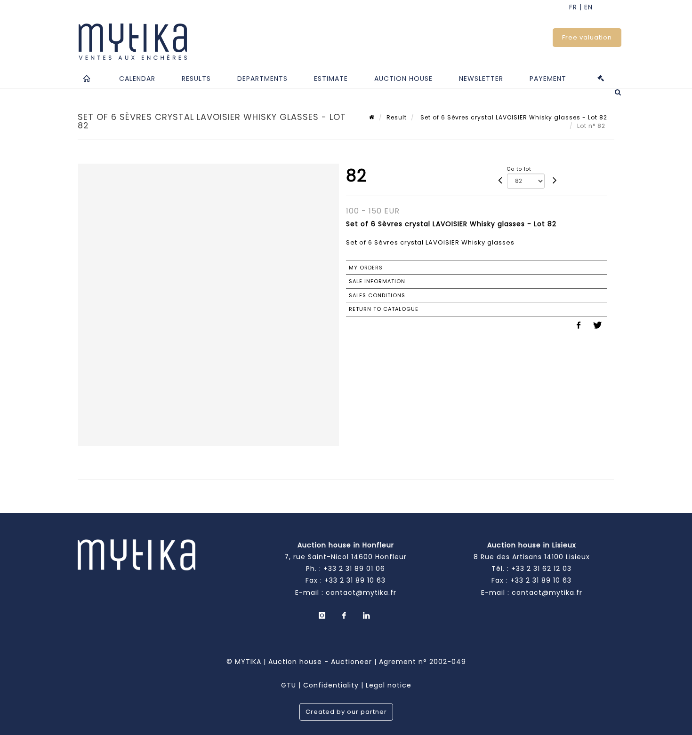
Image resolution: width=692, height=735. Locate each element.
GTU (288, 685)
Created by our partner (346, 711)
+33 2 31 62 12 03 (541, 568)
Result (396, 117)
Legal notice (388, 685)
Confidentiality (331, 685)
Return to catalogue (383, 309)
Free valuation (587, 37)
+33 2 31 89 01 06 (354, 568)
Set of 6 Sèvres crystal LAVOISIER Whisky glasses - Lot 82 (512, 117)
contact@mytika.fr (361, 592)
